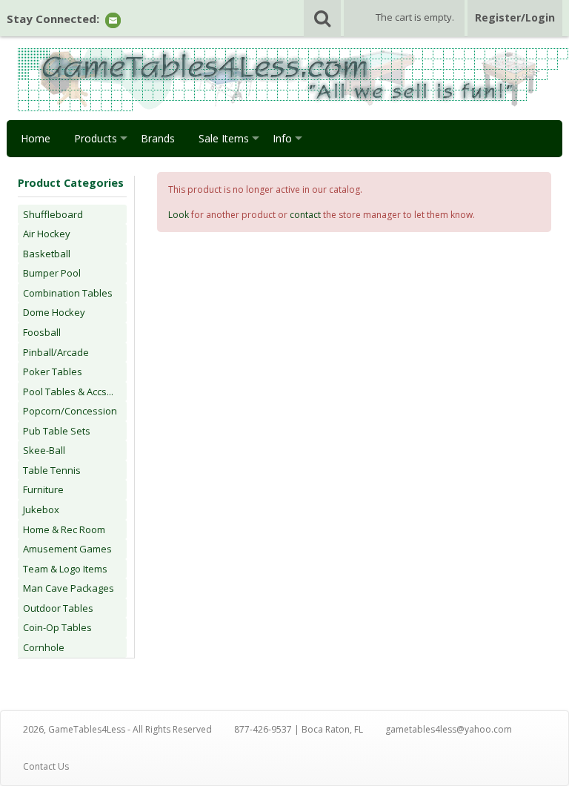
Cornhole (43, 647)
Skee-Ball (44, 450)
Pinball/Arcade (56, 352)
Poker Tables (52, 371)
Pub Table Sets (56, 430)
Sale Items (224, 138)
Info (282, 138)
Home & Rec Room (64, 529)
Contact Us (46, 766)
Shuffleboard (53, 214)
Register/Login (515, 17)
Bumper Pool (52, 273)
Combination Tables (68, 293)
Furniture (43, 489)
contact (305, 214)
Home (35, 138)
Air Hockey (46, 233)
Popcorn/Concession (70, 410)
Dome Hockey (54, 312)
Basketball (46, 253)
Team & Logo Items (65, 568)
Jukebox (41, 509)
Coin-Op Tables (57, 627)
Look (178, 214)
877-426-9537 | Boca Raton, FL (298, 729)
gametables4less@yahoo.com (448, 729)
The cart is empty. (415, 17)
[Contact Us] (113, 19)
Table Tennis (52, 470)
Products (95, 138)
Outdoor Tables (58, 608)
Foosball (42, 332)
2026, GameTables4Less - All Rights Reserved (117, 729)
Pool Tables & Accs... (68, 391)
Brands (158, 138)
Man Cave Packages (68, 588)
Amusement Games (67, 548)
